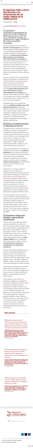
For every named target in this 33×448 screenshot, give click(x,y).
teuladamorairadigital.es (16, 53)
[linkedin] (22, 434)
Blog (15, 22)
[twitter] (26, 434)
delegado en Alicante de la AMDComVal (15, 282)
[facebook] (29, 434)
